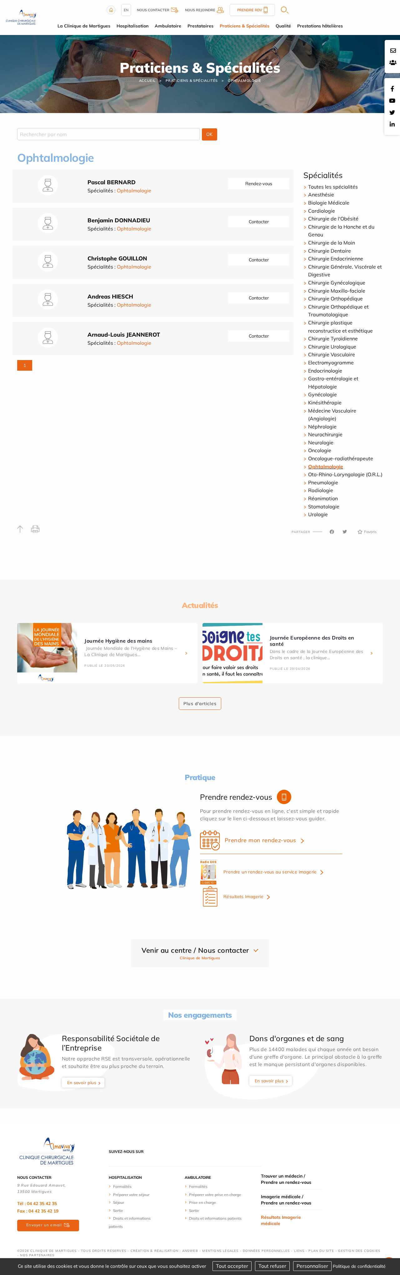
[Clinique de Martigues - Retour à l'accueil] (47, 1151)
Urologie (318, 514)
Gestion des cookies (359, 1251)
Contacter (259, 222)
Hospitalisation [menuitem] (132, 26)
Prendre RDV (249, 10)
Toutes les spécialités (333, 187)
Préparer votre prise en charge (215, 1194)
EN (126, 10)
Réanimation (323, 498)
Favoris (370, 531)
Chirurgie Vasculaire (331, 354)
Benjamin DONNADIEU (119, 220)
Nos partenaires (37, 1255)
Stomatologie (323, 506)
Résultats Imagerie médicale (281, 1220)
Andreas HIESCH (110, 296)
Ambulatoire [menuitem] (168, 26)
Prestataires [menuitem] (200, 26)
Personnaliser (312, 1266)
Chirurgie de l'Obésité (333, 218)
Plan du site (321, 1251)
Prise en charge (202, 1202)
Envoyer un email (44, 1225)
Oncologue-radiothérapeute (340, 458)
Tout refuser (272, 1266)
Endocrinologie (325, 371)
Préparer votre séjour (131, 1194)
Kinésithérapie (325, 402)
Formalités (122, 1186)
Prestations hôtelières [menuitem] (320, 26)
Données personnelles (266, 1251)
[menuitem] (132, 1186)
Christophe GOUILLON (117, 258)
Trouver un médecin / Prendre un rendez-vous (286, 1179)
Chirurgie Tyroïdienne (333, 338)
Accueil (147, 80)
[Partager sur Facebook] (331, 532)
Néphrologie (322, 426)
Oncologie (319, 450)
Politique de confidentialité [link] (359, 1266)
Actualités (200, 605)
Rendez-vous (258, 183)
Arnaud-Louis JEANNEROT (124, 334)
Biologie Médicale (328, 203)
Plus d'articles (200, 703)
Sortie (118, 1210)
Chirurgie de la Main (331, 243)
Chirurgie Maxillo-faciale (336, 291)
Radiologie (320, 490)
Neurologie (320, 442)
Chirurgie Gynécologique (336, 282)
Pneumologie (323, 482)
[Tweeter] (344, 532)
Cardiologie (321, 211)
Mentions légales (220, 1251)
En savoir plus (82, 1082)
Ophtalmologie (244, 80)
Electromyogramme (331, 362)
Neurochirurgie (325, 434)
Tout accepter (232, 1266)
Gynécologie (322, 394)
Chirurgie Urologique (332, 346)
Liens (299, 1251)
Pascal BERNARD (112, 182)
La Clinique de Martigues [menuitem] (84, 26)
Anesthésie (321, 194)
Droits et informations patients (215, 1218)
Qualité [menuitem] (283, 26)
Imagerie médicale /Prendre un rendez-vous (286, 1200)
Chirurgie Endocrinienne (335, 258)
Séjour (118, 1202)
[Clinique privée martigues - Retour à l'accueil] (21, 17)
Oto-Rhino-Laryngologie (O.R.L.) (345, 474)
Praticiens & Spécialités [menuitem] (244, 26)
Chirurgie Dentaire (329, 251)
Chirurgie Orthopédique (335, 298)
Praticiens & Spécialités (192, 80)
